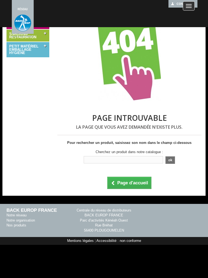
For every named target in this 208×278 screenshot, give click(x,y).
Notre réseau (16, 215)
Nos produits (16, 225)
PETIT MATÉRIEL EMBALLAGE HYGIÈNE (23, 49)
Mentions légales (80, 241)
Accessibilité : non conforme (118, 241)
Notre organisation (20, 220)
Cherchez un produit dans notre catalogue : (129, 152)
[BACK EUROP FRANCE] (23, 19)
